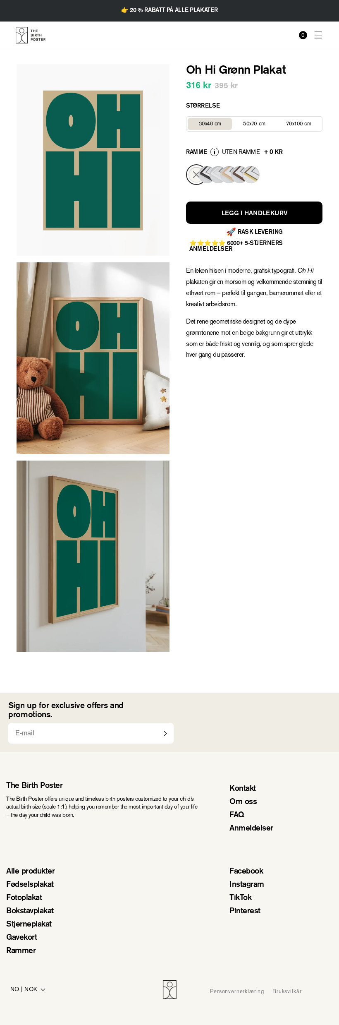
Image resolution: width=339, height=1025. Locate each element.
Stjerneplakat (29, 925)
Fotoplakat (24, 898)
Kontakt (242, 789)
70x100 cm (303, 125)
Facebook (246, 872)
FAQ (236, 815)
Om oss (243, 802)
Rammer (21, 951)
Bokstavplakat (30, 911)
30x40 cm (215, 125)
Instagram (246, 885)
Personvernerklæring (237, 991)
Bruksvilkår (286, 991)
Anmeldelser (251, 829)
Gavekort (21, 938)
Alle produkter (30, 872)
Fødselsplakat (30, 885)
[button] (318, 35)
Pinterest (244, 911)
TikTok (240, 898)
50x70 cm (259, 125)
